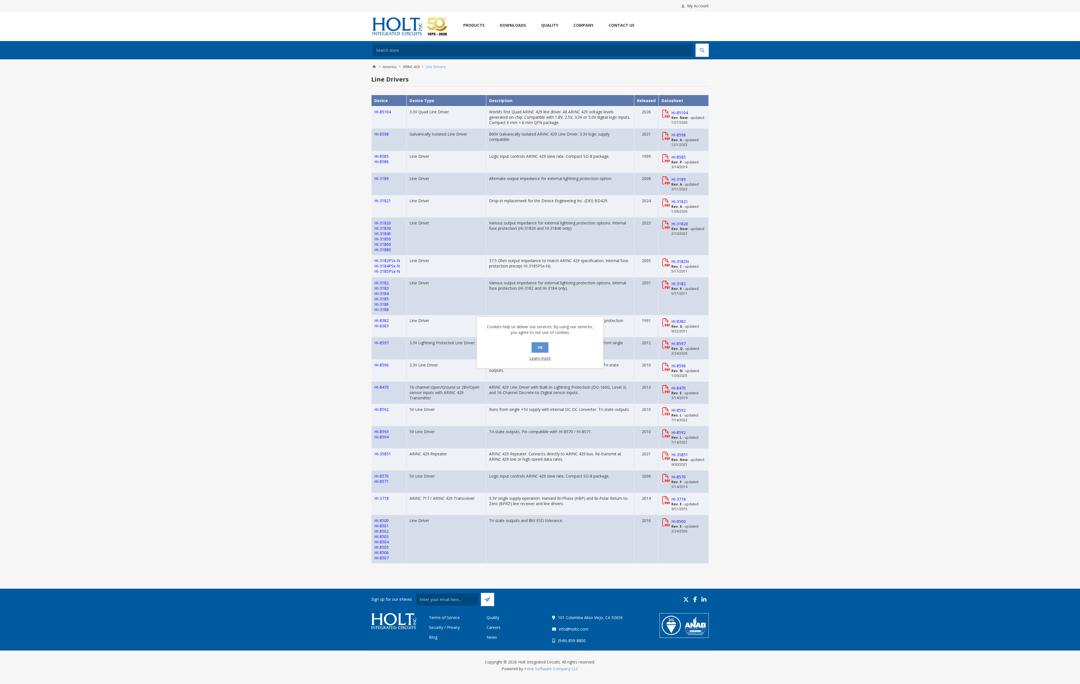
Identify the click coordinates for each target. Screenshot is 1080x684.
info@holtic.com (573, 629)
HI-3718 (381, 498)
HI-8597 (381, 342)
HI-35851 (382, 453)
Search (702, 50)
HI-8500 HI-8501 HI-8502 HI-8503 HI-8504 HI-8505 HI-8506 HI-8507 (381, 539)
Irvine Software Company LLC (551, 668)
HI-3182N (680, 261)
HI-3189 (381, 178)
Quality (493, 617)
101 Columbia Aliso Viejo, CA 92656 (590, 617)
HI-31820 (679, 223)
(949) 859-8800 (572, 640)
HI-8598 (381, 134)
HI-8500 (678, 521)
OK (540, 347)
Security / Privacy (444, 627)
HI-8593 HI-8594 (381, 434)
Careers (494, 627)
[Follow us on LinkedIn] (703, 599)
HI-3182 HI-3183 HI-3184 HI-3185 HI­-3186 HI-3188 (381, 296)
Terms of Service (444, 617)
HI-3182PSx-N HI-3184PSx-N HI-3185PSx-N (387, 266)
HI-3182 (678, 283)
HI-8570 (678, 477)
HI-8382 (678, 321)
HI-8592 (381, 409)
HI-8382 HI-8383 (381, 323)
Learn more (540, 358)
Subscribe (487, 599)
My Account (698, 5)
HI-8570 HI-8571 (381, 478)
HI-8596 (381, 365)
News (492, 637)
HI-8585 (678, 157)
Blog (433, 637)
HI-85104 (382, 111)
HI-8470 (381, 387)
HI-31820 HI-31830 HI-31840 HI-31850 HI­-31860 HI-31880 (382, 236)
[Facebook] (695, 599)
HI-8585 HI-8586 (381, 159)
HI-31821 (382, 200)
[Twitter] (686, 599)
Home (374, 66)
